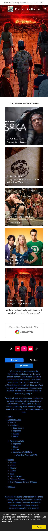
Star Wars (14, 425)
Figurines (17, 431)
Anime (13, 471)
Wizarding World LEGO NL (26, 455)
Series (12, 465)
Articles (11, 460)
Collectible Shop (14, 420)
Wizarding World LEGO (22, 452)
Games (16, 433)
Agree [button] (39, 527)
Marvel (13, 422)
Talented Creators (17, 479)
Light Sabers (18, 428)
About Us (11, 487)
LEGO (15, 436)
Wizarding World (17, 441)
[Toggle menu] (45, 9)
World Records (16, 476)
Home (10, 417)
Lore (12, 473)
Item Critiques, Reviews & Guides (23, 482)
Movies (13, 462)
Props (15, 447)
